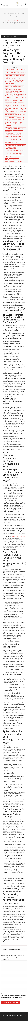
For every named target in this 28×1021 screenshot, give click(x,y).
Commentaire (5, 959)
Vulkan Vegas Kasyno (10, 148)
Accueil (7, 20)
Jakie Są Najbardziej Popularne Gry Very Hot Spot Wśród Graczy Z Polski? (15, 141)
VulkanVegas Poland (16, 20)
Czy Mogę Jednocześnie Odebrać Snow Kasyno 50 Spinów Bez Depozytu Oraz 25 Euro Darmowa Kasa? (15, 111)
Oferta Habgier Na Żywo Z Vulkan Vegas (15, 108)
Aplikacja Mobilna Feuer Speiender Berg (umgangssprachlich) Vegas (15, 91)
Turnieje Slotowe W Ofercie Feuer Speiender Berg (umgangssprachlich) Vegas (14, 102)
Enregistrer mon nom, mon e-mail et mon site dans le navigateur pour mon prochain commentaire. (13, 997)
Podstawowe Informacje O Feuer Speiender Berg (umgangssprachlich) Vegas (14, 136)
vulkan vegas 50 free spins (18, 536)
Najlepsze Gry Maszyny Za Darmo (13, 139)
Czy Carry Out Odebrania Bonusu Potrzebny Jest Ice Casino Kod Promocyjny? (13, 123)
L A (4, 36)
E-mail (3, 980)
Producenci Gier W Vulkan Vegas (13, 133)
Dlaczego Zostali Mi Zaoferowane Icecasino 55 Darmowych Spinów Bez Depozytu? (14, 155)
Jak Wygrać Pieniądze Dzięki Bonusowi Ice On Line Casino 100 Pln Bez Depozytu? (15, 73)
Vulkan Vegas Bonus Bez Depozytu (14, 89)
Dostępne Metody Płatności (12, 158)
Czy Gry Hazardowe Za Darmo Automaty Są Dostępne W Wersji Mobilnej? (15, 95)
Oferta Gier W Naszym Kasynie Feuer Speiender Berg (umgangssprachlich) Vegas (14, 86)
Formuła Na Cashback (10, 159)
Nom (3, 973)
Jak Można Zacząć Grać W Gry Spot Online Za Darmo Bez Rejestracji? (15, 70)
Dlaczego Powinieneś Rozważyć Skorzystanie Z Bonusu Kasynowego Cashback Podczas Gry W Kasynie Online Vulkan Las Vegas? (15, 81)
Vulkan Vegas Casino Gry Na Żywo (13, 161)
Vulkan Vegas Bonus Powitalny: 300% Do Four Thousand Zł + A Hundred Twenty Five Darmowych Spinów (15, 145)
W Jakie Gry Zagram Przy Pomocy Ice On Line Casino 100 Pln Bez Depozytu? (15, 127)
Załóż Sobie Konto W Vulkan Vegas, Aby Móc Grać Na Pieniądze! (15, 115)
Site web (3, 987)
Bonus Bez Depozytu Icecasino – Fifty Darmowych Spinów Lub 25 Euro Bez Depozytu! (14, 119)
